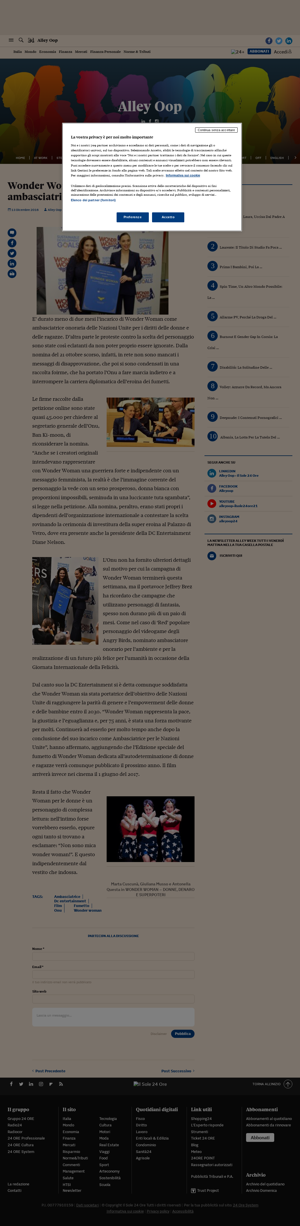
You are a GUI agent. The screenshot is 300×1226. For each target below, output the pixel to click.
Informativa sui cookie (183, 175)
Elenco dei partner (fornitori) (93, 200)
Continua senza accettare (216, 130)
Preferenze (133, 217)
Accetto (168, 217)
